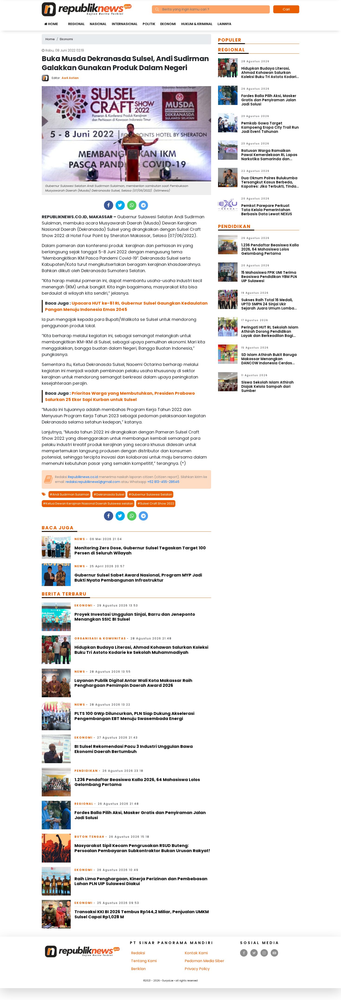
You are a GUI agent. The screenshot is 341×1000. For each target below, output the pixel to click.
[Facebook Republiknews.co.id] (244, 953)
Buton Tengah (89, 837)
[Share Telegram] (143, 205)
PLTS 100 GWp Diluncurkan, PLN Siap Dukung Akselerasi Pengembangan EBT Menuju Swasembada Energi (134, 715)
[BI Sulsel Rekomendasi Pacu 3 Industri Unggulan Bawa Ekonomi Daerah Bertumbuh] (56, 748)
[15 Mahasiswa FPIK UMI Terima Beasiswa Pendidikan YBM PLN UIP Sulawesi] (228, 271)
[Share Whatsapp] (132, 205)
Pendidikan (86, 771)
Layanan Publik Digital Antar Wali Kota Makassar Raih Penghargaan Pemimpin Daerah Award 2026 (133, 683)
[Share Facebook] (108, 205)
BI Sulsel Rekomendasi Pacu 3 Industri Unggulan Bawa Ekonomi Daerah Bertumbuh (133, 748)
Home (52, 24)
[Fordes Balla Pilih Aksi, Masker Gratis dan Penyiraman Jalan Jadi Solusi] (56, 815)
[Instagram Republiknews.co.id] (264, 953)
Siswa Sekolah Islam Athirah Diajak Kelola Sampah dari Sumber (267, 386)
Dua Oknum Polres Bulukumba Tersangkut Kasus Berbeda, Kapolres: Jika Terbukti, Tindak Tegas (269, 184)
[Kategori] (62, 21)
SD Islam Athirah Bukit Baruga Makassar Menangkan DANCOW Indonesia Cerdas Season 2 (269, 361)
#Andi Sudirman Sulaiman (69, 494)
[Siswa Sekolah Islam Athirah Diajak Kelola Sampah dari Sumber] (228, 381)
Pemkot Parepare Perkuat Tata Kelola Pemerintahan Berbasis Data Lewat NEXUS (266, 209)
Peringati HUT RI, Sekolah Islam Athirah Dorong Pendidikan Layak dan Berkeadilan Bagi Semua (269, 333)
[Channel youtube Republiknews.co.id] (274, 953)
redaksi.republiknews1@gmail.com (93, 481)
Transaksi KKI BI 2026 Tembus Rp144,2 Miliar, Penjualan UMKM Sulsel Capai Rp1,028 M (141, 914)
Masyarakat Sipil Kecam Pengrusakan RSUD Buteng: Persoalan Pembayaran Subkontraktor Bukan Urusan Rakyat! (142, 848)
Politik (149, 24)
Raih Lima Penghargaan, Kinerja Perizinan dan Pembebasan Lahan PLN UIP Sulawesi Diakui (140, 881)
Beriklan (138, 968)
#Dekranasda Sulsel (108, 494)
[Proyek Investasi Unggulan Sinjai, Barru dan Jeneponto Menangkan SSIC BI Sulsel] (56, 616)
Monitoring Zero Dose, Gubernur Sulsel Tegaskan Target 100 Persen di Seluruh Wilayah (140, 550)
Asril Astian (70, 78)
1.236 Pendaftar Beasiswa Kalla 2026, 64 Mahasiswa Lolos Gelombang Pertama (137, 782)
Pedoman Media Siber (204, 961)
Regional (76, 24)
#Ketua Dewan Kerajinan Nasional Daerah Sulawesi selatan (88, 503)
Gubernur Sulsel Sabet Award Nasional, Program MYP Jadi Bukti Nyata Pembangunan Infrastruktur (138, 577)
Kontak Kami (196, 953)
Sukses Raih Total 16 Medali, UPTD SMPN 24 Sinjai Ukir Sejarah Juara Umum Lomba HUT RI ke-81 (267, 306)
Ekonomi (168, 24)
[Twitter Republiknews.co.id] (254, 953)
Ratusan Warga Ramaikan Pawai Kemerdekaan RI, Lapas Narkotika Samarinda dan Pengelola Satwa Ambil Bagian (270, 157)
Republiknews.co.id (83, 477)
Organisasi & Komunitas (100, 638)
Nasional (98, 24)
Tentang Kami (144, 961)
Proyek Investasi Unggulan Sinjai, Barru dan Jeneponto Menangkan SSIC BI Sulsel (134, 616)
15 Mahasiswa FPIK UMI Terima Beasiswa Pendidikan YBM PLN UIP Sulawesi (269, 276)
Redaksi (138, 953)
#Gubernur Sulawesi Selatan (150, 494)
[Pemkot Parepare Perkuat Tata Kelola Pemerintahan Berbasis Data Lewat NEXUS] (228, 204)
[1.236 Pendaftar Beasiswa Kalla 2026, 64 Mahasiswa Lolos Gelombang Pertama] (56, 782)
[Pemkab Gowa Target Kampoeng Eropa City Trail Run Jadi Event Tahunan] (228, 122)
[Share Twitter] (120, 205)
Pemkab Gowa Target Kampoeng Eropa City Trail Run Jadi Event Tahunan (270, 127)
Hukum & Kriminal (196, 24)
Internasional (125, 24)
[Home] (87, 9)
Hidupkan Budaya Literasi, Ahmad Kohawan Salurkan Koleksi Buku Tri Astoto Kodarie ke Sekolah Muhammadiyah (141, 649)
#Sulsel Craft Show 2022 (155, 503)
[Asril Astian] (47, 78)
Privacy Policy (197, 968)
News (79, 539)
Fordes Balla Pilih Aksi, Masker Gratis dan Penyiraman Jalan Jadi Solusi (140, 815)
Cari (286, 9)
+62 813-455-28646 (163, 481)
